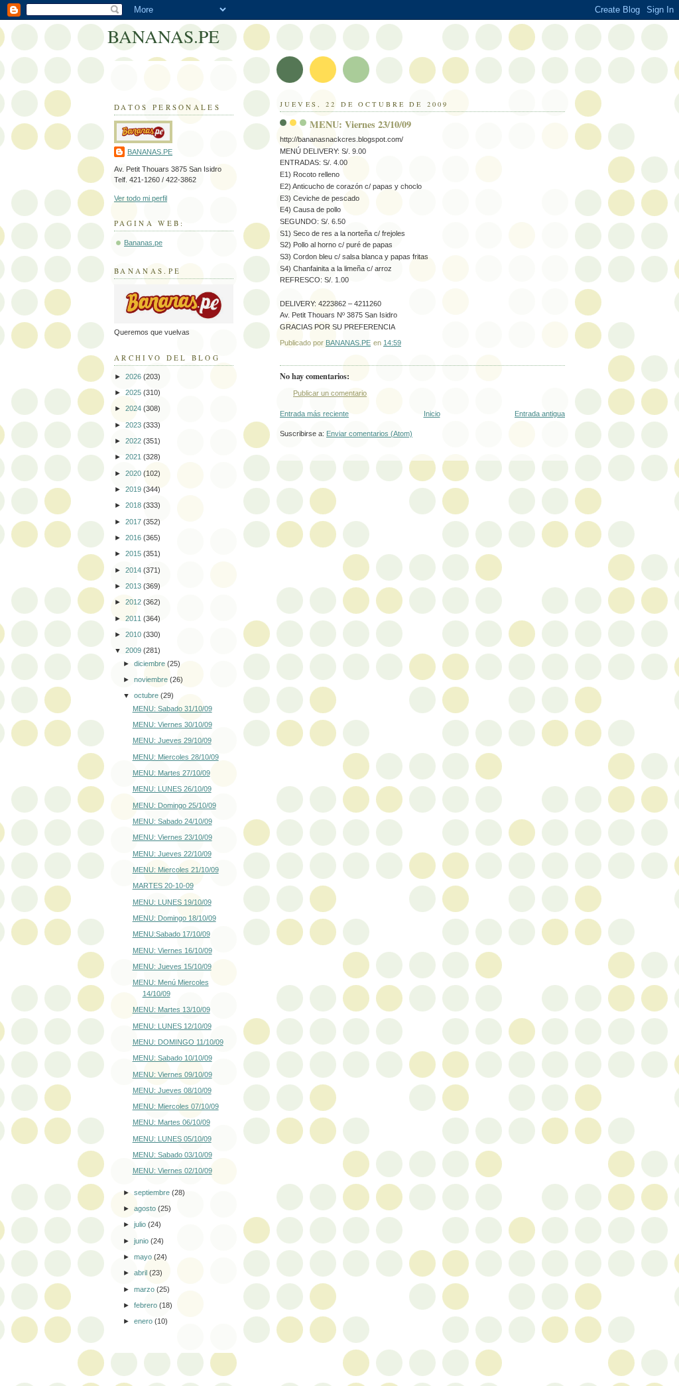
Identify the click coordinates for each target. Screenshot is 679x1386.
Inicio (432, 414)
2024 (134, 408)
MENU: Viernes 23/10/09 (172, 837)
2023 (134, 425)
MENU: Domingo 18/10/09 (174, 918)
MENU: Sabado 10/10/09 (172, 1058)
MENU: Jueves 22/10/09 (172, 854)
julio (141, 1224)
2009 (134, 650)
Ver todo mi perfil (140, 198)
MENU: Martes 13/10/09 (171, 1009)
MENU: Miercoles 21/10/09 (176, 870)
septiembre (153, 1192)
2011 (134, 618)
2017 (134, 522)
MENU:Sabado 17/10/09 (171, 934)
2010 (134, 634)
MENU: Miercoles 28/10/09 (176, 757)
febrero (146, 1305)
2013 (134, 586)
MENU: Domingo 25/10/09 (174, 805)
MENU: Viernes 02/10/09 (172, 1171)
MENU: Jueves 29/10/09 (172, 740)
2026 (134, 376)
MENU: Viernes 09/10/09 (172, 1074)
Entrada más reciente (314, 414)
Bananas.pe (143, 243)
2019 (134, 489)
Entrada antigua (540, 414)
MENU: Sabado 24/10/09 (172, 821)
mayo (144, 1257)
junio (142, 1241)
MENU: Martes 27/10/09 (171, 773)
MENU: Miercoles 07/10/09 (176, 1106)
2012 (134, 602)
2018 (134, 505)
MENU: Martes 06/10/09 (171, 1122)
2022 (134, 441)
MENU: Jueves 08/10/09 (172, 1090)
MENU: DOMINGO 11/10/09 (178, 1042)
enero (144, 1321)
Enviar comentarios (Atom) (369, 433)
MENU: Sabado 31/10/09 (172, 709)
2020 (134, 473)
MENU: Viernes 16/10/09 (172, 950)
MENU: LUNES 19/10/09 (172, 902)
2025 (134, 392)
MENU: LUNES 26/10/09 (172, 789)
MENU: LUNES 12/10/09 (172, 1026)
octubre (147, 695)
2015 (134, 553)
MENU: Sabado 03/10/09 (172, 1155)
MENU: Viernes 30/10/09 (172, 724)
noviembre (152, 679)
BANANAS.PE (163, 36)
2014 (134, 570)
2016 (134, 538)
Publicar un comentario (330, 393)
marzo (145, 1289)
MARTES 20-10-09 (163, 886)
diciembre (150, 663)
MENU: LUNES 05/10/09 (172, 1139)
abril (141, 1273)
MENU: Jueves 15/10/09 (172, 966)
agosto (146, 1208)
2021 (134, 457)
